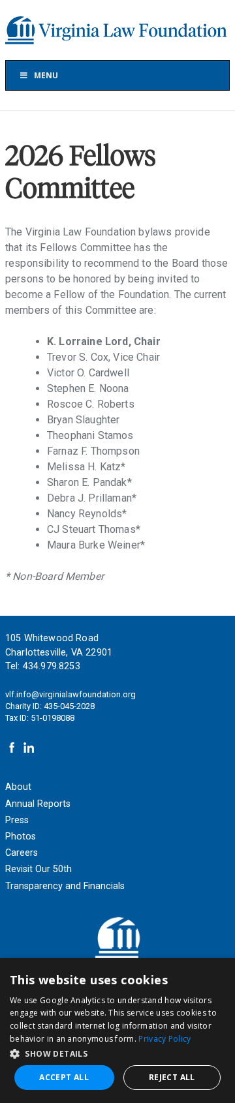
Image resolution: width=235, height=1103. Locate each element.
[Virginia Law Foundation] (117, 30)
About (18, 787)
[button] (117, 1053)
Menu (46, 75)
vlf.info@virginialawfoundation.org (70, 694)
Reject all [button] (172, 1077)
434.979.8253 (51, 666)
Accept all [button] (64, 1077)
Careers (21, 852)
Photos (20, 836)
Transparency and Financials (65, 886)
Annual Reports (37, 803)
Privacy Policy (164, 1038)
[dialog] (117, 1030)
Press (17, 820)
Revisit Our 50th (38, 869)
